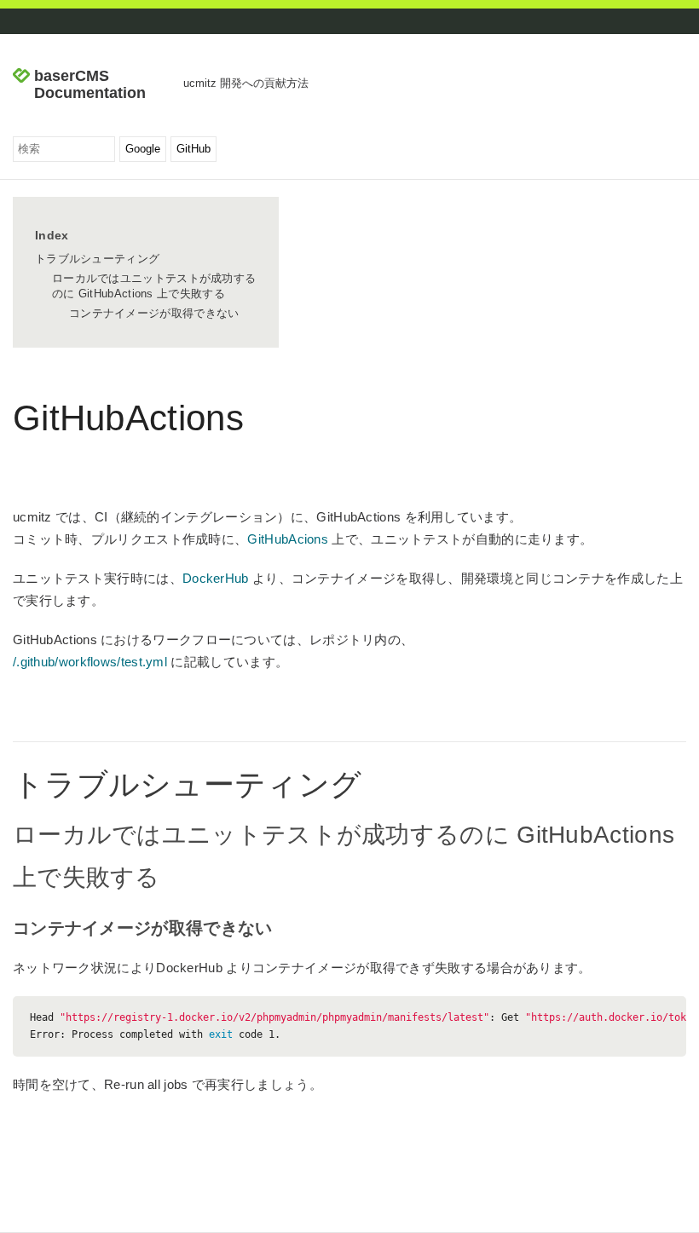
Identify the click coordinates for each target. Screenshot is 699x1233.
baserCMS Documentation (90, 84)
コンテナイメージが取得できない (154, 313)
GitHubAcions (287, 539)
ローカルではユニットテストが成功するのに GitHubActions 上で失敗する (154, 286)
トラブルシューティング (97, 258)
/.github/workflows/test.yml (90, 661)
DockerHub (215, 578)
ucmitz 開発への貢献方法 (246, 83)
